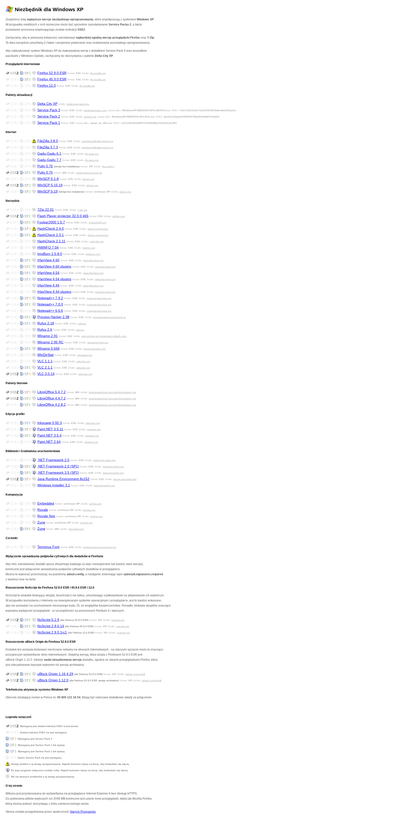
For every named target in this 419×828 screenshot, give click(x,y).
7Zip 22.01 (45, 209)
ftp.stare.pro (92, 153)
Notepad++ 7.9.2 (50, 298)
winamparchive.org (97, 342)
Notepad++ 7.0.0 (50, 304)
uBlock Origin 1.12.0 (52, 680)
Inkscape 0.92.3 (49, 423)
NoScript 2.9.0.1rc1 (52, 632)
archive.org (90, 116)
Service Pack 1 (48, 123)
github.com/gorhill (135, 674)
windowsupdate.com (95, 110)
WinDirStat (45, 355)
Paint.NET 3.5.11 (50, 429)
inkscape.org (93, 423)
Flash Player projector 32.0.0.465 (63, 216)
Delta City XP (47, 104)
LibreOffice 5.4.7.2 (51, 392)
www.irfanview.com (93, 260)
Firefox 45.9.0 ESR (51, 79)
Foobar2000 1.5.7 (51, 222)
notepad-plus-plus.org (99, 298)
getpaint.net (94, 429)
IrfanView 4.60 (48, 260)
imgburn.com (93, 254)
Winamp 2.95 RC (50, 342)
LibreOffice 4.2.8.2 (51, 404)
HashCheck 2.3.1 (50, 235)
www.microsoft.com (113, 466)
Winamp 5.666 (48, 348)
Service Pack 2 (48, 116)
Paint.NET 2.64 (49, 442)
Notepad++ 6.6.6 (50, 311)
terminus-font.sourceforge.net (99, 547)
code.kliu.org (96, 241)
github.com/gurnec (98, 229)
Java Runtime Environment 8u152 (63, 479)
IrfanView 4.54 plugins (54, 279)
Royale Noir (46, 516)
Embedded (45, 503)
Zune (41, 522)
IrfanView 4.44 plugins (54, 292)
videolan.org (83, 361)
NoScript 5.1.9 (48, 620)
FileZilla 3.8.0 (47, 141)
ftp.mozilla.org (98, 73)
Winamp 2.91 (47, 336)
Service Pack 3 (48, 110)
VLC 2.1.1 (45, 367)
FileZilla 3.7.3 (47, 147)
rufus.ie (82, 323)
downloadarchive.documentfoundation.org (112, 392)
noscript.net (117, 620)
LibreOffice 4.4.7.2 (51, 398)
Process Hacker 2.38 (53, 317)
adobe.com (118, 216)
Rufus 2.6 (44, 329)
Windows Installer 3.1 (53, 485)
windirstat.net (84, 355)
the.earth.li (108, 166)
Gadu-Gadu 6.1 (49, 153)
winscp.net (88, 179)
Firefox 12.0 (46, 85)
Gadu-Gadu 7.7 (49, 160)
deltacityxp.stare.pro (78, 104)
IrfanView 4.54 (48, 273)
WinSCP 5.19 (47, 191)
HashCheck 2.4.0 (50, 228)
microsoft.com (76, 529)
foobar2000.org (97, 222)
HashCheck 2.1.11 (51, 241)
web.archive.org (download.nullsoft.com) (103, 336)
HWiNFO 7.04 (48, 247)
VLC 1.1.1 (45, 361)
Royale (42, 510)
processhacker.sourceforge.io (109, 317)
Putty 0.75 (45, 166)
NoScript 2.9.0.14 (50, 626)
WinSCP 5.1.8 (48, 179)
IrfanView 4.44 (48, 285)
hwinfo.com (88, 247)
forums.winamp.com (94, 348)
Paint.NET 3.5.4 (49, 435)
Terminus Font (48, 547)
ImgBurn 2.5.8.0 (49, 254)
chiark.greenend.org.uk (89, 172)
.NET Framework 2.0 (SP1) (58, 466)
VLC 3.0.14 (46, 374)
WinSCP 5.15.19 (50, 185)
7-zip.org (82, 210)
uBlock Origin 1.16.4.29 (55, 674)
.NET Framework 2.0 (53, 460)
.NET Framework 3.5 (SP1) (58, 472)
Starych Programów (83, 811)
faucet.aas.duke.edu (125, 479)
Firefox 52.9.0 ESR (51, 73)
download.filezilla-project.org (97, 141)
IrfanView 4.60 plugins (54, 266)
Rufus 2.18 (45, 323)
